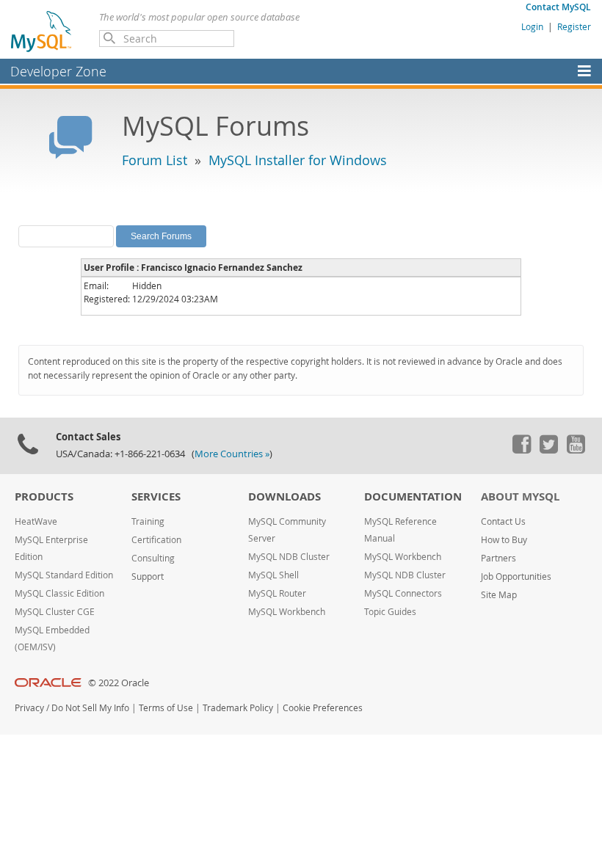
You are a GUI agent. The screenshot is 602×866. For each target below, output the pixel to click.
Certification (156, 539)
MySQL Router (277, 593)
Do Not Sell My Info (90, 707)
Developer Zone (58, 71)
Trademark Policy (238, 707)
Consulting (153, 558)
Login (532, 26)
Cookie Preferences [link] (323, 707)
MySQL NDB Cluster (289, 556)
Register (574, 26)
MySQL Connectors (403, 593)
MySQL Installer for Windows (297, 160)
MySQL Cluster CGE (55, 611)
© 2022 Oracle (118, 683)
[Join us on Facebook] (521, 450)
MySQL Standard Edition (64, 575)
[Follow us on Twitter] (548, 450)
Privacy (29, 707)
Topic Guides (390, 611)
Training (147, 521)
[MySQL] (42, 31)
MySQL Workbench (286, 611)
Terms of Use (166, 707)
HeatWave (36, 521)
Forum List (154, 160)
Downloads (284, 496)
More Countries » (232, 454)
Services (156, 496)
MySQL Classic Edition (59, 593)
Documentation (413, 496)
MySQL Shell (273, 575)
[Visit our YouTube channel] (575, 450)
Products (44, 496)
